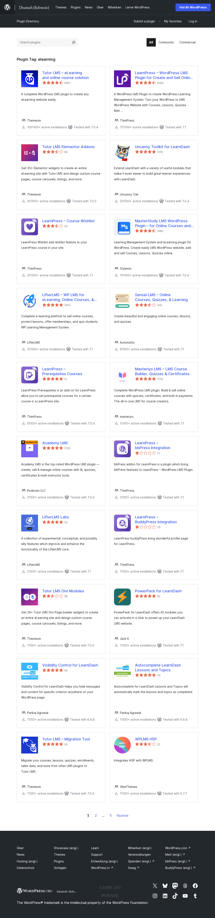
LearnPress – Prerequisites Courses (62, 371)
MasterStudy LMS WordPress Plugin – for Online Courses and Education (163, 223)
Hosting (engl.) (27, 861)
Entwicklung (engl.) (104, 861)
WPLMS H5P (146, 739)
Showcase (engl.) (66, 848)
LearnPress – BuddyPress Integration (156, 519)
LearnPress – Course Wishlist (68, 221)
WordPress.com (178, 848)
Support (96, 854)
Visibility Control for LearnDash (70, 665)
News (21, 854)
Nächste (122, 815)
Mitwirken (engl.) (140, 848)
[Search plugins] (73, 42)
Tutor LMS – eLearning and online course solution (65, 75)
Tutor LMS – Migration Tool (66, 739)
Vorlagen (60, 868)
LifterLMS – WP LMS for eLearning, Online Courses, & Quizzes (68, 297)
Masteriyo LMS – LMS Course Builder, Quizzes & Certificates (162, 371)
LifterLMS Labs (55, 517)
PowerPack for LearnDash (158, 591)
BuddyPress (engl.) (180, 868)
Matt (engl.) (175, 854)
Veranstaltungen (139, 854)
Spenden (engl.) (141, 861)
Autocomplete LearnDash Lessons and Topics (158, 667)
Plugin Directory (28, 21)
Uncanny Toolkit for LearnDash (162, 147)
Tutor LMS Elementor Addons (68, 147)
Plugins (59, 861)
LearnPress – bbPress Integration (152, 445)
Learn (95, 848)
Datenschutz (25, 868)
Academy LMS (55, 443)
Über (20, 848)
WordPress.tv (102, 868)
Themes (59, 854)
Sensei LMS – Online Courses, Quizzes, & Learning (161, 297)
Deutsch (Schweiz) (69, 891)
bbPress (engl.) (177, 861)
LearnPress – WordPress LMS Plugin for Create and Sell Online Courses (163, 75)
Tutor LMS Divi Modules (63, 591)
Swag (133, 868)
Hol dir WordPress (193, 7)
